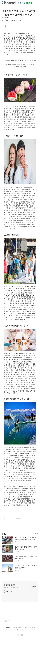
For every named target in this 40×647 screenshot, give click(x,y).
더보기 (36, 534)
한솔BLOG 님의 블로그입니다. (12, 588)
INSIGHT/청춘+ (6, 18)
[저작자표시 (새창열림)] (23, 518)
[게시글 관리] (12, 518)
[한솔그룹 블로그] (17, 3)
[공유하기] (10, 518)
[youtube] (22, 635)
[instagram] (18, 635)
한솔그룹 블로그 (10, 585)
